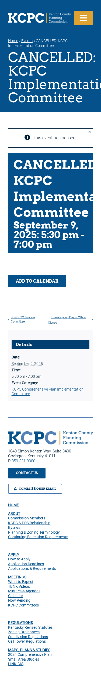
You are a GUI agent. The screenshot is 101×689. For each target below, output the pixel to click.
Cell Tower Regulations (27, 641)
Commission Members (26, 518)
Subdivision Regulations (28, 637)
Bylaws (14, 527)
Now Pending (19, 600)
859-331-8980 (23, 461)
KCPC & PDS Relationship (29, 523)
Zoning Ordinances (24, 632)
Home (13, 41)
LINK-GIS (15, 664)
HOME (13, 505)
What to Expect (20, 581)
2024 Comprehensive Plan (30, 654)
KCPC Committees (23, 605)
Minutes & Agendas (24, 591)
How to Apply (19, 559)
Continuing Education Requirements (38, 537)
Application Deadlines (26, 564)
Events (27, 41)
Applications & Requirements (32, 568)
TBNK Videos (19, 586)
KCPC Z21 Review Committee (23, 319)
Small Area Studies (23, 659)
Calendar (15, 596)
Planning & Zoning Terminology (34, 532)
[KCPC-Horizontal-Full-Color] (50, 433)
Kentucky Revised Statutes (30, 627)
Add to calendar (37, 281)
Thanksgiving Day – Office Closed (67, 319)
